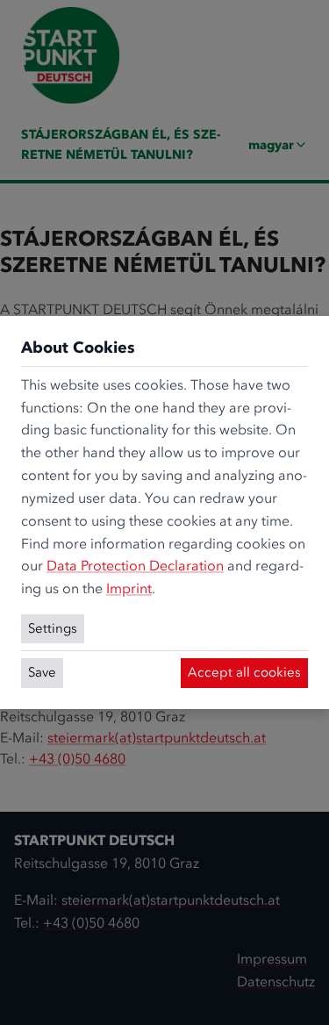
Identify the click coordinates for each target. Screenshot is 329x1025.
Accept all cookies (244, 672)
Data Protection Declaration (135, 565)
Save (42, 672)
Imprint (129, 588)
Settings (52, 628)
